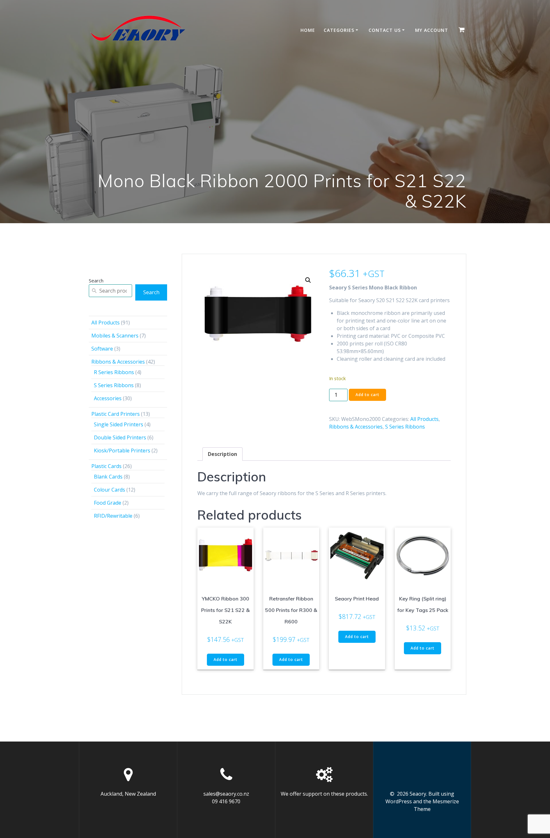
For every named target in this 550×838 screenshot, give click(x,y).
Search (96, 280)
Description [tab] (222, 454)
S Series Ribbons (405, 426)
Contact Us (385, 30)
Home (307, 30)
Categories (339, 30)
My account (431, 30)
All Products (424, 419)
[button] (308, 280)
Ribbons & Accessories (356, 426)
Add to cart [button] (225, 659)
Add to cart (367, 394)
